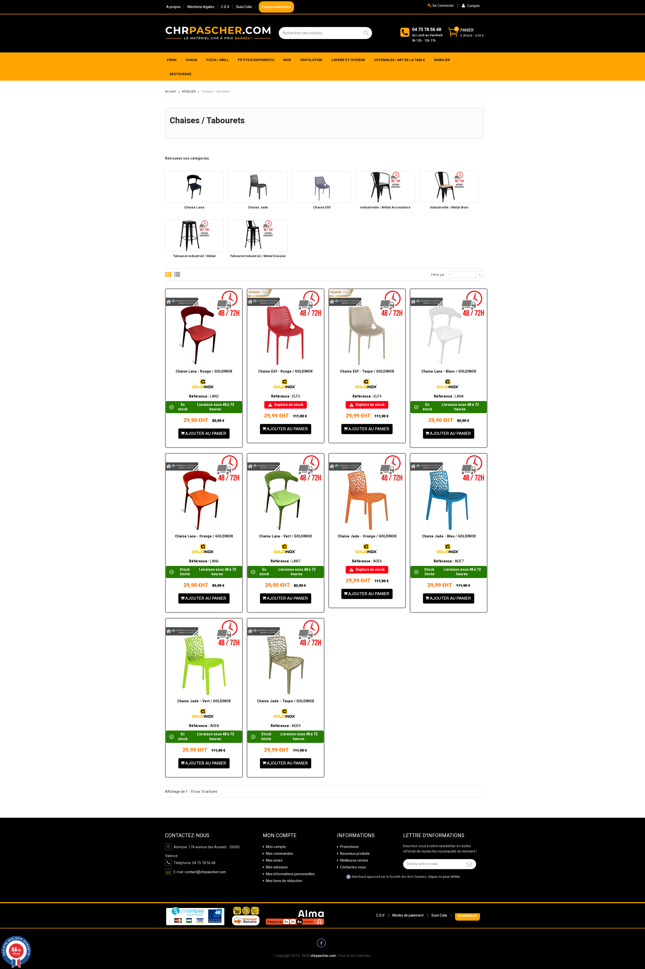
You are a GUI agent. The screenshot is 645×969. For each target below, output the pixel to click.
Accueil (170, 91)
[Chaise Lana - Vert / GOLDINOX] (285, 492)
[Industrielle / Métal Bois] (449, 187)
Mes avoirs (274, 860)
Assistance (467, 915)
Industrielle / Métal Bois (449, 207)
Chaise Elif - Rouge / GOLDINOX (285, 371)
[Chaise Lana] (194, 187)
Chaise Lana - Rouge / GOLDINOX (204, 371)
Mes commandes (279, 853)
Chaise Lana (194, 207)
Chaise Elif (321, 207)
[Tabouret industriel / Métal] (194, 236)
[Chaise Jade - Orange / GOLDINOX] (367, 492)
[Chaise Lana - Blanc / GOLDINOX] (448, 327)
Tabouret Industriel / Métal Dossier (258, 256)
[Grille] (168, 274)
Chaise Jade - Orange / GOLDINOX (367, 536)
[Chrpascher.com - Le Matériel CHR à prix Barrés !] (218, 33)
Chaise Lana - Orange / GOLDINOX (204, 536)
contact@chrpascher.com (205, 872)
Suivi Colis (244, 7)
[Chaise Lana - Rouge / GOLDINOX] (204, 327)
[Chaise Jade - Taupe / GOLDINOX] (285, 657)
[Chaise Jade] (257, 187)
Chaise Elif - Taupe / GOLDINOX (367, 371)
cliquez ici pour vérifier (444, 876)
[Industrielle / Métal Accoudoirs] (385, 187)
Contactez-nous (352, 867)
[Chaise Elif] (321, 187)
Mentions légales (200, 7)
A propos (173, 7)
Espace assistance (276, 7)
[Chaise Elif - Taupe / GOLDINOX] (367, 327)
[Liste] (177, 274)
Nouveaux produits (354, 853)
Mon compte (275, 847)
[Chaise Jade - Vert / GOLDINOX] (204, 657)
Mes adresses (276, 867)
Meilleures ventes (353, 860)
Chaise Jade (258, 207)
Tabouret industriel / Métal (194, 256)
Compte (473, 6)
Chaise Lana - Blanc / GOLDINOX (448, 371)
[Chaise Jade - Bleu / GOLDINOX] (448, 492)
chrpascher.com (323, 955)
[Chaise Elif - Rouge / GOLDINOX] (285, 327)
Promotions (349, 847)
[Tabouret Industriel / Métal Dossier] (257, 236)
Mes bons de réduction (283, 881)
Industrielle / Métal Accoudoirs (385, 207)
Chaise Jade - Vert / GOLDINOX (204, 701)
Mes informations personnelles (290, 874)
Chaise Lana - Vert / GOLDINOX (285, 536)
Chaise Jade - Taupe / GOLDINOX (285, 701)
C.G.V (225, 7)
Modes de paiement (408, 915)
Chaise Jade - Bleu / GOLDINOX (449, 536)
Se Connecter (443, 5)
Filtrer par (437, 274)
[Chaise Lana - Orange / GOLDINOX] (204, 492)
